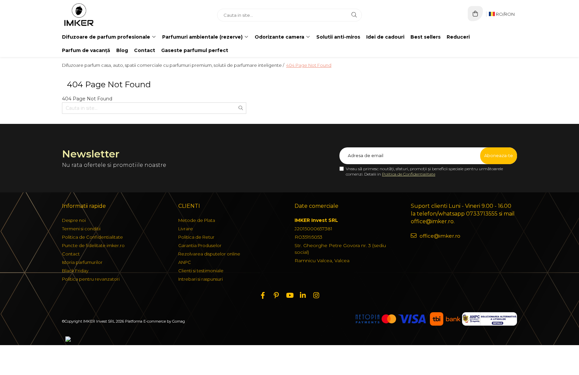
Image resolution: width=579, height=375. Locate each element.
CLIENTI (189, 206)
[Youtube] (289, 295)
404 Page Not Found (308, 65)
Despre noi (74, 220)
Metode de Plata (196, 220)
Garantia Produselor (199, 245)
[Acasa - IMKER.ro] (104, 15)
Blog (122, 50)
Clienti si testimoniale (200, 270)
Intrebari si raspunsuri (200, 279)
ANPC (184, 262)
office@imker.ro (439, 236)
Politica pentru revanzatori (91, 279)
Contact (144, 50)
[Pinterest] (276, 295)
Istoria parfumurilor (82, 262)
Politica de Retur (196, 237)
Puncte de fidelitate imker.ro (93, 245)
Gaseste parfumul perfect (194, 50)
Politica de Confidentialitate (408, 174)
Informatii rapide (84, 206)
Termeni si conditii (81, 228)
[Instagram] (316, 295)
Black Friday (75, 270)
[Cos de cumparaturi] (475, 13)
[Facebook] (262, 295)
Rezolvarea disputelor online (209, 253)
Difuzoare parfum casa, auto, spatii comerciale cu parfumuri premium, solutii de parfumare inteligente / (173, 65)
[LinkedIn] (303, 295)
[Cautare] (354, 15)
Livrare (185, 228)
